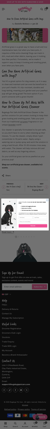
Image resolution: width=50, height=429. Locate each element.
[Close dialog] (47, 200)
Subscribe (33, 225)
